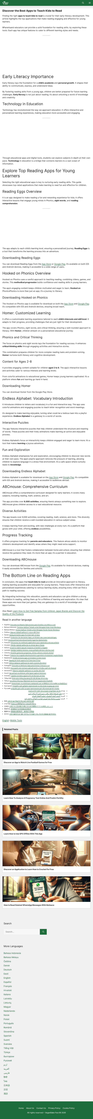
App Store (46, 264)
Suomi (7, 1040)
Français (8, 986)
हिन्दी (5, 1077)
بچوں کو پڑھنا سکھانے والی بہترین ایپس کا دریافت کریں (45, 693)
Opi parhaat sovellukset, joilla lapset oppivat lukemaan (27, 673)
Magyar (7, 1007)
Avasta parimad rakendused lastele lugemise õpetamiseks (27, 640)
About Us (30, 1108)
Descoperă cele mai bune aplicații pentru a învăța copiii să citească (33, 668)
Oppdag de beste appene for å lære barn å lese (24, 660)
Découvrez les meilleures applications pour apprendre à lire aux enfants (35, 642)
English (5, 720)
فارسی (7, 1073)
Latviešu (8, 998)
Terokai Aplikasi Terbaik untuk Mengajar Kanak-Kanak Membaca (38, 630)
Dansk (7, 965)
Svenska (8, 1044)
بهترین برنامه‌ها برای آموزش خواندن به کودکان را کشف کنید (42, 699)
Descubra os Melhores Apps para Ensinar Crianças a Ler (31, 665)
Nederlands (9, 1011)
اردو (5, 1064)
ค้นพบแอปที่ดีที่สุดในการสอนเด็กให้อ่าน (23, 704)
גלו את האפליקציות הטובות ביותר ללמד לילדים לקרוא (44, 691)
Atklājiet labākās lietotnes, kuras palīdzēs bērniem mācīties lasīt (32, 650)
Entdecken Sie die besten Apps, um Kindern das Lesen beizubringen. (34, 637)
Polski (6, 1019)
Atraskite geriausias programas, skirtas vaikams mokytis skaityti (32, 653)
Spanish (7, 1036)
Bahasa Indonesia (12, 953)
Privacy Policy (54, 1108)
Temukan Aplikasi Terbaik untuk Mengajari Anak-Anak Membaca (39, 627)
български (9, 1056)
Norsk (6, 1015)
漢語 (6, 1093)
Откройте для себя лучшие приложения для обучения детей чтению (35, 688)
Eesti (6, 974)
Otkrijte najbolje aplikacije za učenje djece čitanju (27, 645)
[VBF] (4, 3)
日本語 (7, 1085)
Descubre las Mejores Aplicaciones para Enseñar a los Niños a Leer (33, 625)
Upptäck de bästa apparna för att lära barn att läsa (28, 676)
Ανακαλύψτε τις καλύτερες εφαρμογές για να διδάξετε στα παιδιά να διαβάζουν (39, 683)
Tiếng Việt (9, 1048)
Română (8, 1027)
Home (21, 1108)
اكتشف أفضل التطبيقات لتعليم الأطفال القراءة (46, 696)
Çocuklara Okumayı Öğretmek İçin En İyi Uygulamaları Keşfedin (31, 681)
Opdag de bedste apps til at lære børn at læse (24, 635)
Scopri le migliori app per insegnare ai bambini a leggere (28, 648)
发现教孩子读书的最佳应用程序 (21, 709)
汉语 (6, 1089)
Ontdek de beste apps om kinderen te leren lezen (29, 658)
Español (7, 982)
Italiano (7, 994)
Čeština (7, 961)
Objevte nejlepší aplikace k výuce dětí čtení (25, 632)
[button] (83, 3)
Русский (8, 1060)
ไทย (5, 1081)
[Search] (43, 932)
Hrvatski (8, 990)
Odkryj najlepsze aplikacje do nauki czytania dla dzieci (27, 663)
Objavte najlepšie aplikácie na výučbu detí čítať (29, 670)
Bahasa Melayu (11, 957)
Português (9, 1023)
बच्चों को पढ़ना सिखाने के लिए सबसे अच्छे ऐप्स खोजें (21, 701)
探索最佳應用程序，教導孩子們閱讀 (22, 711)
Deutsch (8, 969)
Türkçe (7, 1052)
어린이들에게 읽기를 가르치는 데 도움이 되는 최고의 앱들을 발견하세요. (32, 714)
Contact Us (41, 1108)
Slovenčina (9, 1031)
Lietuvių (7, 1002)
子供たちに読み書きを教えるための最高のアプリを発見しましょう (31, 706)
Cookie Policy (68, 1108)
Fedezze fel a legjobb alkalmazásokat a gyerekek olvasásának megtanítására (36, 655)
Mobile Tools (16, 720)
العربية (6, 1069)
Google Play (59, 264)
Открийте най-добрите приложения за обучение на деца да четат (35, 686)
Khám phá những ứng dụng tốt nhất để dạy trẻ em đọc (30, 678)
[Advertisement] (46, 53)
